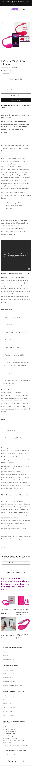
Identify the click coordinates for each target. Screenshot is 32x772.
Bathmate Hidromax (9, 659)
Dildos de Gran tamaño (9, 681)
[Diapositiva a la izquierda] (12, 57)
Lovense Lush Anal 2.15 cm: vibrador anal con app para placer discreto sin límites (22, 611)
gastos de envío (6, 72)
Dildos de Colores (8, 677)
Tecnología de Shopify (21, 768)
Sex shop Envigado (8, 715)
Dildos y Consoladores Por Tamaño (13, 685)
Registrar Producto (8, 711)
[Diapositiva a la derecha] (20, 57)
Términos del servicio (9, 707)
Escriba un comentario (16, 563)
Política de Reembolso (9, 700)
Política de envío (8, 703)
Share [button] (4, 547)
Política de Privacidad (9, 696)
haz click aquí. (16, 539)
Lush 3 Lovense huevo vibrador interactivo (8, 610)
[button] (3, 9)
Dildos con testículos (9, 670)
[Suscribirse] (25, 755)
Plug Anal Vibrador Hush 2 (7, 633)
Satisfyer (5, 652)
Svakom (5, 655)
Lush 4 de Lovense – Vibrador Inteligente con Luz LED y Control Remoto (23, 634)
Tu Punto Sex (13, 768)
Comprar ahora (16, 100)
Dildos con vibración (9, 674)
